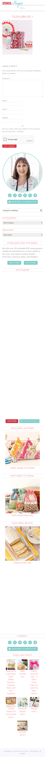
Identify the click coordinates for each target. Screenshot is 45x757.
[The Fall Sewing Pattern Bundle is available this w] (22, 357)
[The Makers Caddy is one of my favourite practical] (22, 381)
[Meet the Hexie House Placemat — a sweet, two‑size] (22, 285)
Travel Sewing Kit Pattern (22, 468)
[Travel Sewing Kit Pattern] (22, 448)
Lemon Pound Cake (22, 563)
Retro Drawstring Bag (22, 515)
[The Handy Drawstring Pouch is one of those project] (22, 309)
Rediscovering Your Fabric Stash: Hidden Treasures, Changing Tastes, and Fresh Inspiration (11, 682)
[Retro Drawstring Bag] (22, 496)
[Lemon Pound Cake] (22, 543)
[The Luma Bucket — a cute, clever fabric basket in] (22, 404)
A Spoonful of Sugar (12, 9)
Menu (22, 8)
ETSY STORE (30, 263)
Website (5, 118)
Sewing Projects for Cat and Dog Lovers (11, 713)
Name (5, 101)
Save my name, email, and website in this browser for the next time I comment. (21, 130)
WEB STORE (14, 263)
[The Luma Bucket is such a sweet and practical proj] (22, 333)
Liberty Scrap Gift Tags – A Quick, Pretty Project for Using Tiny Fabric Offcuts (34, 682)
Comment (6, 78)
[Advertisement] (22, 593)
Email (5, 109)
